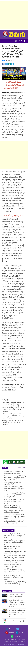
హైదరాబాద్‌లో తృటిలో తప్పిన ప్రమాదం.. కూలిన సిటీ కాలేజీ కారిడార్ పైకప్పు (14, 507)
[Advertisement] (14, 15)
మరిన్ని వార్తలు (21, 467)
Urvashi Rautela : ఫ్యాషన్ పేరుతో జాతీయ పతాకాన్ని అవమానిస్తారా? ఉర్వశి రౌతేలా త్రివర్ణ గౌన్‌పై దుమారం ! (14, 495)
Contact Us (13, 640)
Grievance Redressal (11, 641)
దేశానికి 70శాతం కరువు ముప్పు (16, 621)
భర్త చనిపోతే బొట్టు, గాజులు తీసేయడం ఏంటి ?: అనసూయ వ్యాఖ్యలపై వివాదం (14, 561)
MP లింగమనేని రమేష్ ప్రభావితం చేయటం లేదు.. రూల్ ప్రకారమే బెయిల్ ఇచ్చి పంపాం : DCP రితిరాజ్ (17, 613)
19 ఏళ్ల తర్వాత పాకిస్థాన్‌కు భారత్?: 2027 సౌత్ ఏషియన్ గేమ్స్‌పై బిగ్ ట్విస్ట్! (13, 404)
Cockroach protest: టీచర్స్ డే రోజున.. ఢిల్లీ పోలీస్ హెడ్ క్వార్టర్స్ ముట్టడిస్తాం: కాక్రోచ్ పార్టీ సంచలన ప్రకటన (15, 478)
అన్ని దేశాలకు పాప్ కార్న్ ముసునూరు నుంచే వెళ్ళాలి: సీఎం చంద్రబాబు (13, 511)
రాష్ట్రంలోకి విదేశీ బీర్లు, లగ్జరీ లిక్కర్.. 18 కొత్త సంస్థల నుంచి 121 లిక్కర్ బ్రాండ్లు (15, 583)
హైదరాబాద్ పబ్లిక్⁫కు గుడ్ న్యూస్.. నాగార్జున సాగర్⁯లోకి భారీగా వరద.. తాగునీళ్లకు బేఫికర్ (15, 536)
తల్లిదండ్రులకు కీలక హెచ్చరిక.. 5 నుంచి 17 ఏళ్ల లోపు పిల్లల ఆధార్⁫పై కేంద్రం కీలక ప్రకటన (14, 542)
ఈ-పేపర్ (19, 41)
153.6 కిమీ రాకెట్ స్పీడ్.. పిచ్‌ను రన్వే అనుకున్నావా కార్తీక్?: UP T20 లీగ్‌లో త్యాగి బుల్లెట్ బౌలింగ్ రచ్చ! (13, 416)
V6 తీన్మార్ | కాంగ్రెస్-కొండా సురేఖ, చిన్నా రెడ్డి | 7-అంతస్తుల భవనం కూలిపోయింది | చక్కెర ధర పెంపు (17, 603)
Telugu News (21, 641)
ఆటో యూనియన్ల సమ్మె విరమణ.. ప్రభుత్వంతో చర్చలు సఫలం (12, 548)
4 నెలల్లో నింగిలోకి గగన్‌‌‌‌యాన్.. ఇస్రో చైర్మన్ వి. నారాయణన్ (16, 596)
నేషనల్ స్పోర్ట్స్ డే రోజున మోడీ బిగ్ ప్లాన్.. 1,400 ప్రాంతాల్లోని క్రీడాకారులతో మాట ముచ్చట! (13, 409)
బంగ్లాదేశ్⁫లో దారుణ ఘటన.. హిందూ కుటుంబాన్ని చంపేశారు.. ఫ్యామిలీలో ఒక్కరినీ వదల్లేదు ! (15, 571)
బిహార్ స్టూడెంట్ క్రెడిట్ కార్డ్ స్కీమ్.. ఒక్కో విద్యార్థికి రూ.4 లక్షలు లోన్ (14, 522)
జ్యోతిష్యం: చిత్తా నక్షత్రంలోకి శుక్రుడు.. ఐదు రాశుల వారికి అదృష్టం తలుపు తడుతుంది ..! (14, 557)
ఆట (3, 60)
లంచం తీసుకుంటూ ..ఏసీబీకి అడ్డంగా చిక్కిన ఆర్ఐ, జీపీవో (13, 483)
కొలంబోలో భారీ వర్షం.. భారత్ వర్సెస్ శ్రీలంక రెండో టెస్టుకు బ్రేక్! (13, 566)
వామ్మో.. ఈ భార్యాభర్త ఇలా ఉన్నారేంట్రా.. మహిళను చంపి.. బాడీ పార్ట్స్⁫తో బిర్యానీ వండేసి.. (14, 578)
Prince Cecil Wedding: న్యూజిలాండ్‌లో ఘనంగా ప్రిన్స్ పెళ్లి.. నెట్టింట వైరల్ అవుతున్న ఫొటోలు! (15, 517)
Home (7, 640)
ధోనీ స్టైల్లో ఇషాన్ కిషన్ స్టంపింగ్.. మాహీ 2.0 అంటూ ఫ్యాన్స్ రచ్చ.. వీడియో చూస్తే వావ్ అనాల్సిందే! (14, 423)
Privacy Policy (21, 640)
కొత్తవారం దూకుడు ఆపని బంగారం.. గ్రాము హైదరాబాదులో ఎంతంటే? (15, 552)
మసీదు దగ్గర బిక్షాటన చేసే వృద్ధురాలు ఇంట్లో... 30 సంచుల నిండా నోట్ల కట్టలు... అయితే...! (14, 489)
